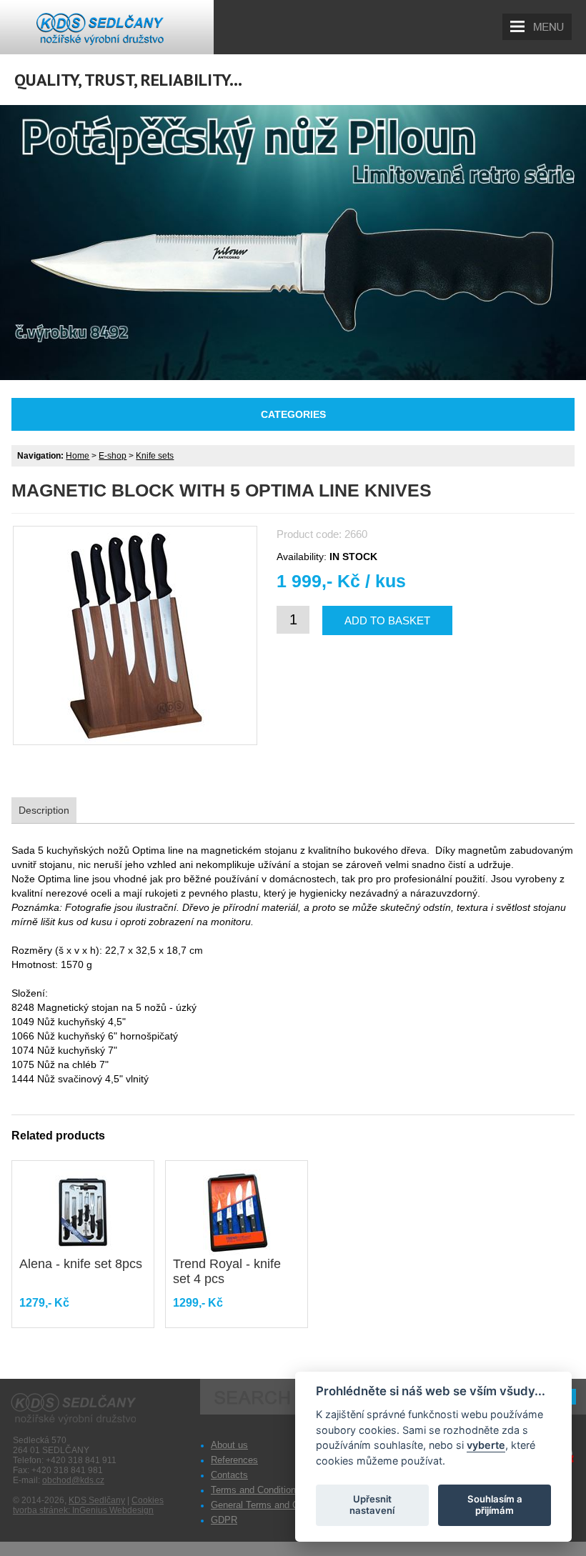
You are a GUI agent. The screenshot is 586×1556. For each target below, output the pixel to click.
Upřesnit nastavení (371, 1504)
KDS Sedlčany (97, 1500)
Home (77, 456)
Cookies (147, 1500)
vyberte (486, 1445)
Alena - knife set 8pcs (80, 1264)
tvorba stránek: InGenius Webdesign (83, 1510)
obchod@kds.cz (73, 1480)
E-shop (112, 456)
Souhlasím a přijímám (494, 1504)
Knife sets (155, 456)
